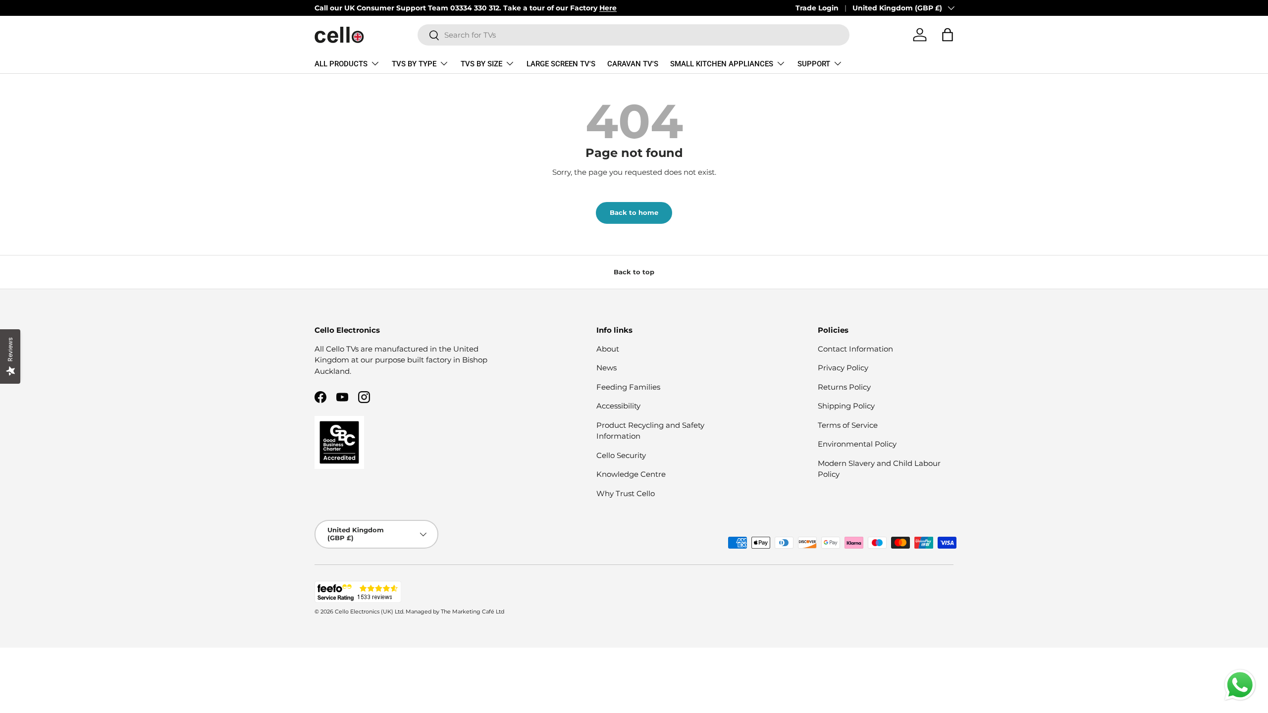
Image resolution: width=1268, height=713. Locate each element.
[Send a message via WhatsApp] (1240, 685)
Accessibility (618, 405)
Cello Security (621, 455)
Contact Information (855, 349)
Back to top (634, 272)
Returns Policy (844, 387)
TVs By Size (481, 63)
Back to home (634, 212)
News (606, 367)
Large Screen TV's (561, 63)
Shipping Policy (846, 405)
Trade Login (817, 8)
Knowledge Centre (631, 474)
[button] (947, 35)
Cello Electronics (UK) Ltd (369, 611)
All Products (341, 63)
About (607, 349)
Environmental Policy (857, 444)
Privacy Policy (843, 367)
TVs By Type (414, 63)
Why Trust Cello (625, 493)
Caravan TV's (632, 63)
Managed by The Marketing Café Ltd (455, 611)
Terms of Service (848, 425)
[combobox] (633, 35)
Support (813, 63)
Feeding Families (628, 387)
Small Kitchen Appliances (721, 63)
